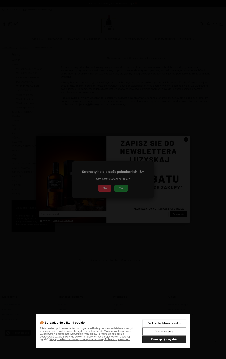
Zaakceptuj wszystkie (164, 339)
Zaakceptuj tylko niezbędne (164, 323)
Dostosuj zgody (164, 331)
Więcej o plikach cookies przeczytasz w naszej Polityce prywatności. (90, 339)
